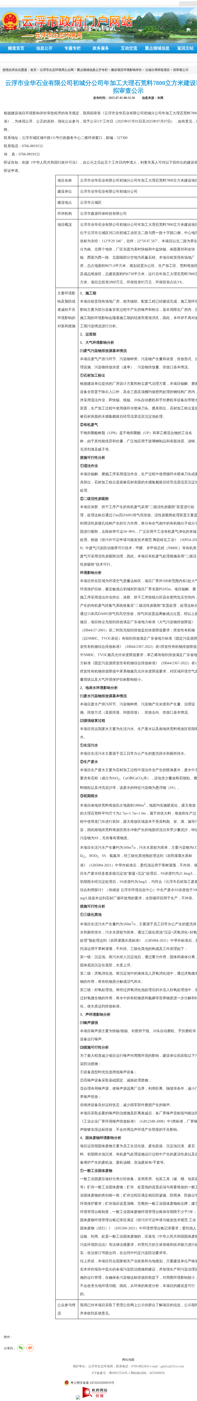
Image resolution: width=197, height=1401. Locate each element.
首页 (33, 70)
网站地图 (128, 1359)
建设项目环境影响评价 (126, 70)
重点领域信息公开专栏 (92, 70)
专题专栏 (72, 48)
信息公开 (44, 48)
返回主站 (185, 48)
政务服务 (101, 48)
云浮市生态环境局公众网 (57, 70)
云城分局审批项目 (157, 70)
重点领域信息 (157, 48)
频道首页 (16, 48)
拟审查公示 (181, 70)
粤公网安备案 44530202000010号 (92, 1383)
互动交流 (129, 48)
